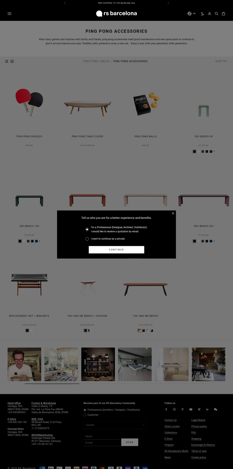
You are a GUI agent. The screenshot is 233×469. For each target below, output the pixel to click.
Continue (116, 249)
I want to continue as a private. (108, 238)
